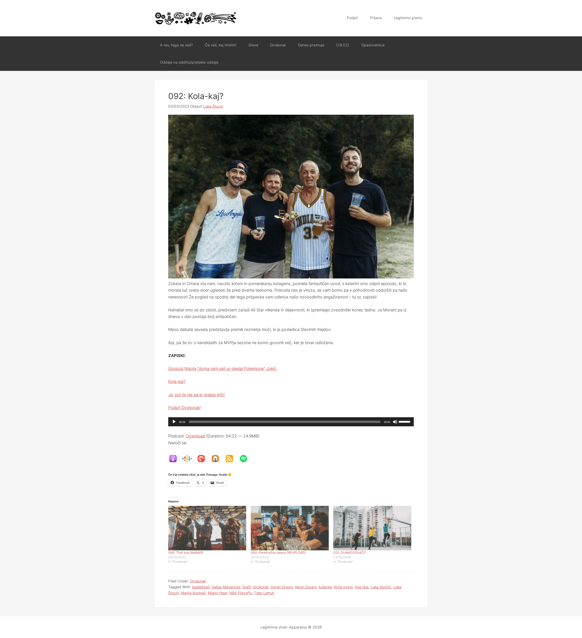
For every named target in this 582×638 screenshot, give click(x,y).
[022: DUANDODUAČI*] (372, 528)
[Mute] (395, 422)
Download (195, 436)
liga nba (362, 587)
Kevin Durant (306, 587)
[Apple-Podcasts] (175, 458)
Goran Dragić (282, 587)
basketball (201, 587)
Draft (246, 587)
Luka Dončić (381, 587)
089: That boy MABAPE (185, 552)
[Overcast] (218, 458)
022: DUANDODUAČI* (349, 552)
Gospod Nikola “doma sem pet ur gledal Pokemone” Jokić (222, 368)
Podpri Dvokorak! (184, 407)
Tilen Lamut (264, 593)
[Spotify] (246, 458)
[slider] (405, 421)
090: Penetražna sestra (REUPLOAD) (278, 552)
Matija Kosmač (193, 593)
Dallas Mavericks (226, 587)
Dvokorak (198, 581)
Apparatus (195, 18)
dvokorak (260, 587)
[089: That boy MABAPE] (207, 528)
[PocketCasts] (203, 458)
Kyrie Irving (343, 587)
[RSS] (232, 458)
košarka (325, 587)
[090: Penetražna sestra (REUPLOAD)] (290, 528)
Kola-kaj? (177, 381)
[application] (291, 421)
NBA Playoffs (240, 593)
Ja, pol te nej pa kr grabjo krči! (196, 394)
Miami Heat (217, 593)
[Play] (174, 422)
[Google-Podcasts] (189, 458)
